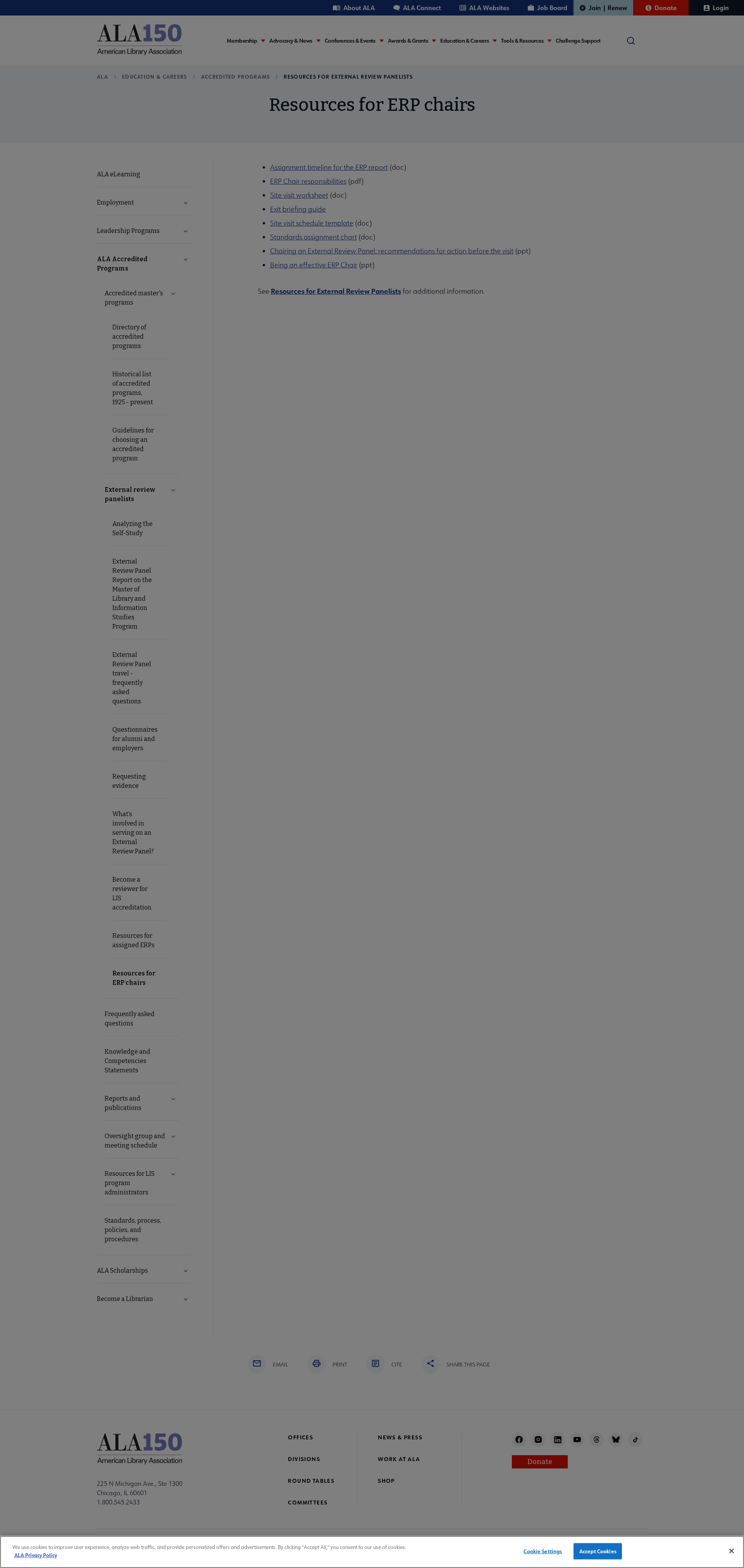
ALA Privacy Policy (35, 1554)
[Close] (731, 1550)
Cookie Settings (543, 1551)
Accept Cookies (598, 1551)
